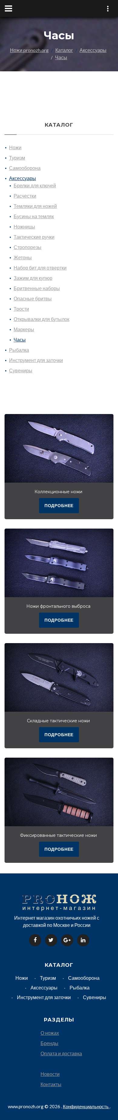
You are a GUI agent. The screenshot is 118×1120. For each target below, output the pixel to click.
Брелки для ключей (35, 185)
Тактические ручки (34, 237)
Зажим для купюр (33, 278)
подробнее (59, 505)
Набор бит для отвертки (40, 267)
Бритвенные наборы (37, 288)
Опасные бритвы (33, 298)
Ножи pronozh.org (29, 50)
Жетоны (23, 257)
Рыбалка (19, 350)
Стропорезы (27, 247)
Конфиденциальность (86, 1106)
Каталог (64, 50)
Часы (61, 57)
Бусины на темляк (34, 216)
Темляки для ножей (35, 206)
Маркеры (24, 329)
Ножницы (24, 226)
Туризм (17, 157)
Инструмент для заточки (36, 360)
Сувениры (20, 370)
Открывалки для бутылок (41, 319)
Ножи (15, 147)
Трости (21, 309)
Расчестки (25, 196)
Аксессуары (93, 50)
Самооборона (25, 168)
